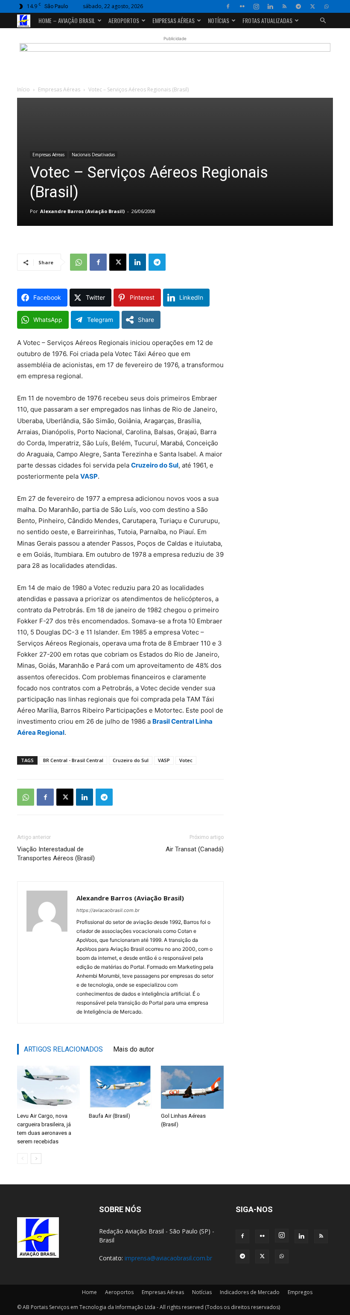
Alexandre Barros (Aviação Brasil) (82, 211)
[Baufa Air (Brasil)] (120, 1087)
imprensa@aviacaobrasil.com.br (168, 1258)
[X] (312, 6)
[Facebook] (228, 6)
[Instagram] (256, 6)
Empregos (300, 1292)
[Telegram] (298, 6)
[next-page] (36, 1158)
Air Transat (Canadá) (195, 849)
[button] (322, 21)
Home (89, 1292)
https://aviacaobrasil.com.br (108, 910)
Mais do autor (133, 1049)
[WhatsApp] (326, 6)
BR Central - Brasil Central (73, 760)
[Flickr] (242, 6)
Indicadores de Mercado (250, 1292)
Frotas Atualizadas (267, 20)
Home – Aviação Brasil (66, 20)
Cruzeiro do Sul (131, 760)
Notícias (218, 20)
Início (23, 89)
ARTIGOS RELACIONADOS (63, 1049)
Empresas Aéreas (173, 20)
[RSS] (284, 6)
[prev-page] (22, 1158)
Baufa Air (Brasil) (109, 1116)
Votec (185, 760)
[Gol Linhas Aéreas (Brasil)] (192, 1087)
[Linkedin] (270, 6)
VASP (164, 760)
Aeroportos (123, 20)
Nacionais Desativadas (93, 155)
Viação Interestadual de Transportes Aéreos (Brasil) (56, 853)
